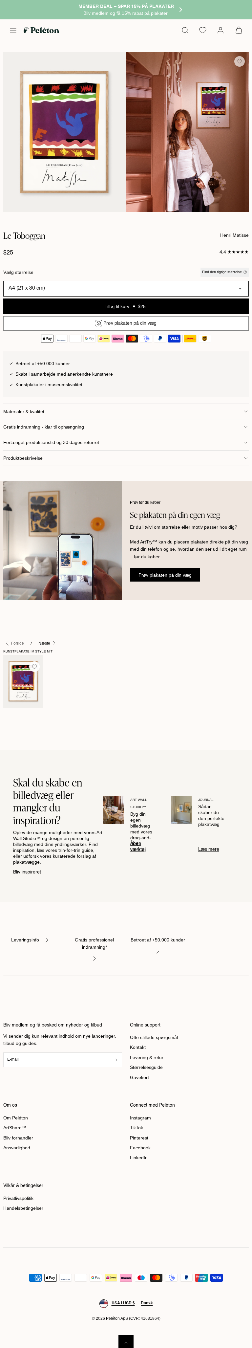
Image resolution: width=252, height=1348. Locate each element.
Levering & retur (146, 1057)
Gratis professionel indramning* (94, 943)
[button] (13, 30)
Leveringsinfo (25, 939)
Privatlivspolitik (18, 1198)
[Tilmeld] (116, 1059)
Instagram (140, 1117)
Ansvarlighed (16, 1147)
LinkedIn (139, 1157)
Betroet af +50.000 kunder (158, 939)
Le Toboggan (17, 718)
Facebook (140, 1147)
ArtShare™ (14, 1127)
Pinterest (139, 1137)
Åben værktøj (138, 846)
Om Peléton (15, 1117)
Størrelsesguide (146, 1067)
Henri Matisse (234, 235)
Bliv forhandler (18, 1137)
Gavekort (139, 1077)
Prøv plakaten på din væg (165, 575)
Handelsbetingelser (23, 1208)
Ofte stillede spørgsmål (154, 1037)
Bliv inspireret (27, 872)
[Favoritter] (203, 30)
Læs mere (208, 849)
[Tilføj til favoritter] (239, 61)
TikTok (136, 1127)
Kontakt (138, 1047)
